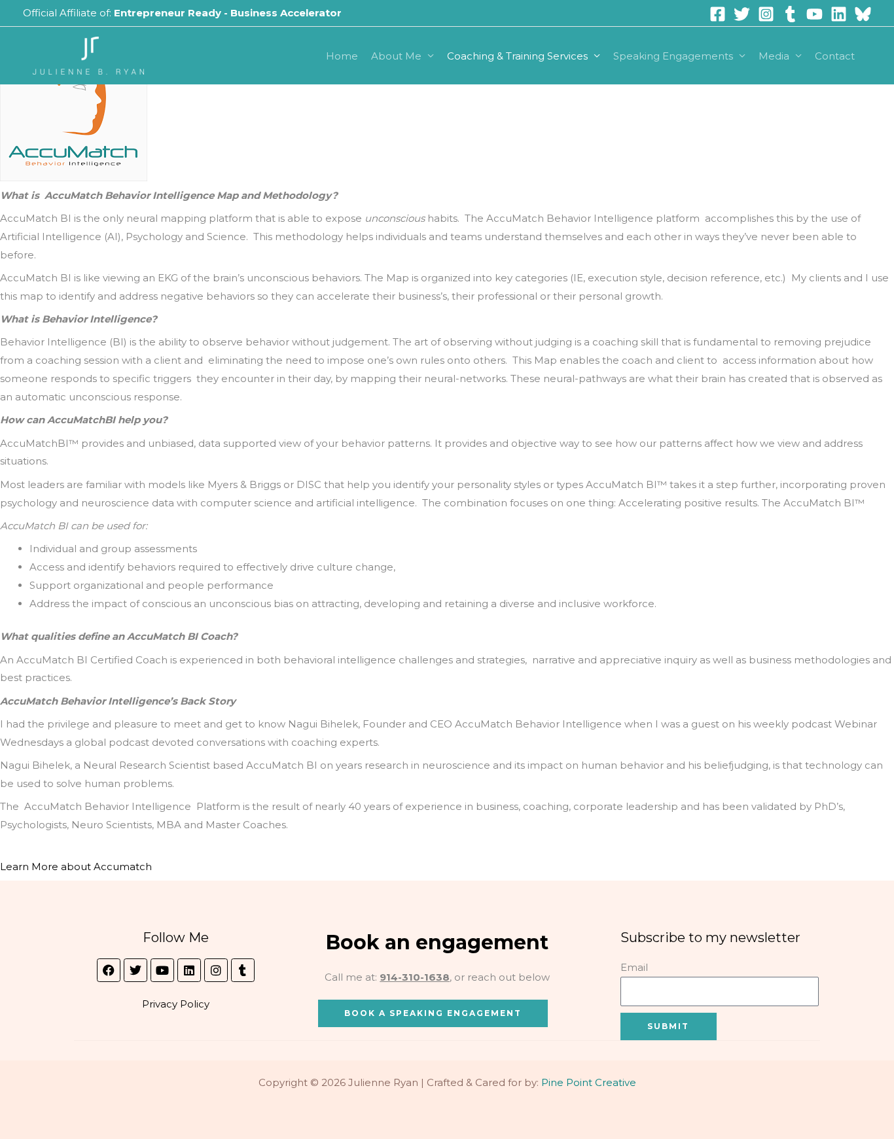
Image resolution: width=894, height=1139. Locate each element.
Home (342, 56)
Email (634, 967)
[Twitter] (742, 14)
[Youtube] (814, 14)
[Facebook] (717, 14)
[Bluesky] (863, 14)
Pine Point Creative (588, 1082)
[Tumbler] (790, 14)
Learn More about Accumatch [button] (76, 866)
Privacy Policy (175, 1004)
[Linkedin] (839, 14)
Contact (835, 56)
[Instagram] (766, 14)
